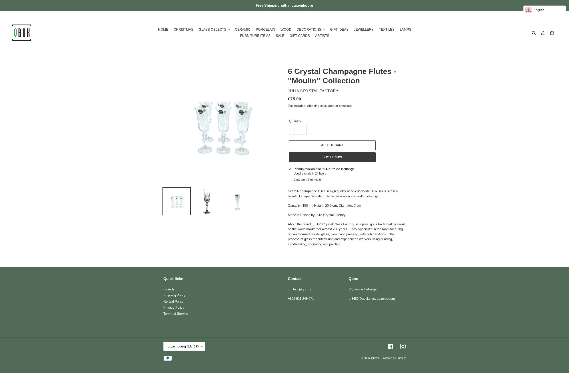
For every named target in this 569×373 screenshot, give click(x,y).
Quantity (295, 121)
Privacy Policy (173, 307)
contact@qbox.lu (300, 289)
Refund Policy (173, 301)
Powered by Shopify (393, 358)
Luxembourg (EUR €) (183, 346)
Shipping (313, 105)
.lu (376, 358)
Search (168, 289)
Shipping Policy (174, 295)
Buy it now (332, 157)
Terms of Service (175, 313)
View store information (308, 179)
